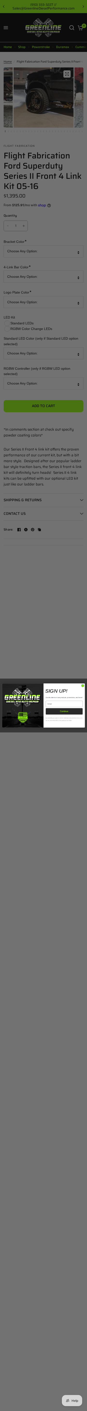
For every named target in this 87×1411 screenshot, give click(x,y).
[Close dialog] (82, 685)
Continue (64, 711)
